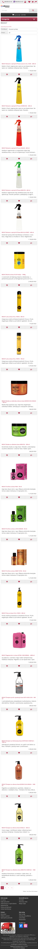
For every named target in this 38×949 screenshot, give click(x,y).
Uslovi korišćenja (6, 909)
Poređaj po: (4, 29)
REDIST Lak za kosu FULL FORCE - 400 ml (13, 316)
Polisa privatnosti (6, 907)
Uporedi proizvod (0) (6, 26)
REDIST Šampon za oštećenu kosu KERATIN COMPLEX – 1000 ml (18, 870)
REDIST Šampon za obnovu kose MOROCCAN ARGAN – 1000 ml (18, 784)
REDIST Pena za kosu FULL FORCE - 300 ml (13, 613)
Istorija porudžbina (25, 916)
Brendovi (3, 914)
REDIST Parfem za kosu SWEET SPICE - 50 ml (14, 571)
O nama (3, 900)
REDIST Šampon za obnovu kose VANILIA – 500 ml (16, 828)
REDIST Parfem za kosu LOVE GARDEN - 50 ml (14, 529)
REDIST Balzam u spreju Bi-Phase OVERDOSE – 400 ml (17, 106)
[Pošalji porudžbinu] (36, 1)
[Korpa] (33, 1)
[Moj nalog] (25, 1)
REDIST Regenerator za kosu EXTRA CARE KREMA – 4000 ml (18, 655)
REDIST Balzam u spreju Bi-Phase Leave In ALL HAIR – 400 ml (19, 64)
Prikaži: (3, 32)
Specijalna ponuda (6, 918)
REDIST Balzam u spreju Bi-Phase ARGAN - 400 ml (16, 148)
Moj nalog (22, 914)
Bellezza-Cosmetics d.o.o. (17, 946)
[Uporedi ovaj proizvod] (31, 74)
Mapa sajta (22, 903)
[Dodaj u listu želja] (19, 74)
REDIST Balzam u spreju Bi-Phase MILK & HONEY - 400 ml (18, 232)
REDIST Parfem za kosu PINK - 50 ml (12, 486)
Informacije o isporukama (9, 903)
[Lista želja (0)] (29, 1)
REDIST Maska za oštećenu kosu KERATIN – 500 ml (16, 444)
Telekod (23, 948)
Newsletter (22, 919)
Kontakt (21, 900)
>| (12, 888)
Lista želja (22, 918)
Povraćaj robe (23, 902)
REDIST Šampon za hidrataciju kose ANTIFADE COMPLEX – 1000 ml (18, 741)
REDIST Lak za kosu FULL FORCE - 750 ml (13, 359)
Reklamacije (4, 905)
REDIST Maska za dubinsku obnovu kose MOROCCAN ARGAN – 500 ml (19, 401)
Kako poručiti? (5, 902)
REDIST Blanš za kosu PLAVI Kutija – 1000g (13, 274)
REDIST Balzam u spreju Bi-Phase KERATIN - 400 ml (16, 190)
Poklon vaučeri (5, 916)
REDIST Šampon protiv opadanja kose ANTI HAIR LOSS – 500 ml (19, 698)
